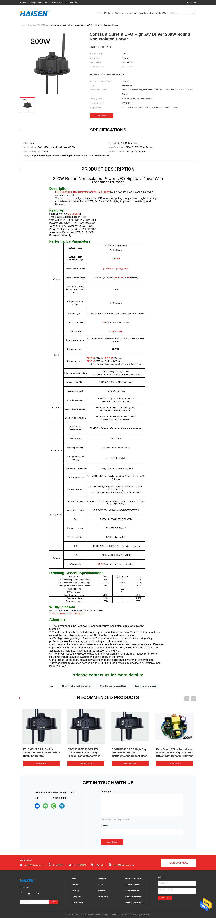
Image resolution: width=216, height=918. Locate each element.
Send (53, 902)
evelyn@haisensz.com (38, 2)
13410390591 (58, 865)
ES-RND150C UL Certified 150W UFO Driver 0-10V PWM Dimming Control (41, 752)
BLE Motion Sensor (132, 885)
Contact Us (160, 13)
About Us (119, 13)
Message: (107, 791)
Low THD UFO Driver (145, 686)
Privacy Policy (103, 897)
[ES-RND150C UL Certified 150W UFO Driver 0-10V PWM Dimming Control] (41, 726)
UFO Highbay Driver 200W (113, 686)
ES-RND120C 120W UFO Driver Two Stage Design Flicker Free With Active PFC (85, 752)
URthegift (99, 865)
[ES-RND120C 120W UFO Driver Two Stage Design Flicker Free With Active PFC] (86, 726)
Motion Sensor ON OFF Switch (134, 903)
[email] (37, 806)
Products (108, 13)
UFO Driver (43, 25)
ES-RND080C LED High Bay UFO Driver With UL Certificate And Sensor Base (129, 752)
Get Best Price (41, 763)
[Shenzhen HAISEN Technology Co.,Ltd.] (27, 880)
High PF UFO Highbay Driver (76, 686)
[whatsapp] (45, 806)
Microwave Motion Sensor (134, 879)
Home (99, 13)
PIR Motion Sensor (132, 891)
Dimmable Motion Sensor (134, 897)
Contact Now (101, 115)
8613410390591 (79, 865)
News (100, 885)
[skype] (62, 806)
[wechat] (53, 806)
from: (105, 826)
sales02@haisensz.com (123, 865)
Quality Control (146, 13)
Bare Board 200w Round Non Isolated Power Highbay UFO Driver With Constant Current (174, 752)
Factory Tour (131, 13)
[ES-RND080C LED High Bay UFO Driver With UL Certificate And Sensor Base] (130, 726)
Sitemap (101, 891)
